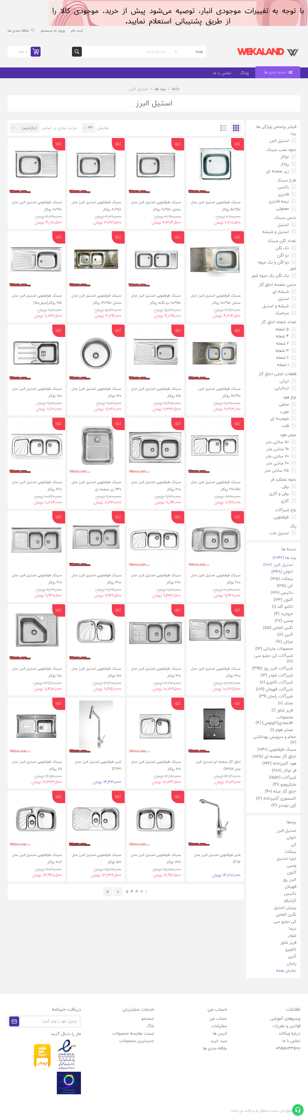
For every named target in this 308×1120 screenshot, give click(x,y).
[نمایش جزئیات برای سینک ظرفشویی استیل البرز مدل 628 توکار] (155, 819)
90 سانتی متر (277, 449)
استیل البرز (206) (278, 565)
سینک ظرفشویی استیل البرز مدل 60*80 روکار (37, 206)
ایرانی (284, 381)
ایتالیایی (281, 388)
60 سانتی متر (277, 463)
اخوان (291, 838)
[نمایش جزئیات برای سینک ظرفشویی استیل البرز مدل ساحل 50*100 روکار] (215, 259)
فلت (285, 426)
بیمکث (290, 852)
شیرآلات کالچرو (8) (276, 682)
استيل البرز (286, 831)
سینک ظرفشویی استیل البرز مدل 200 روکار (156, 486)
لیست (223, 128)
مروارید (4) (283, 614)
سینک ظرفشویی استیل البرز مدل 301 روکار (37, 579)
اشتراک (14, 1021)
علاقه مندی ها (215, 1048)
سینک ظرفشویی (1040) (276, 749)
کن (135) (285, 586)
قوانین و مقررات (286, 1026)
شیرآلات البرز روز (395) (272, 668)
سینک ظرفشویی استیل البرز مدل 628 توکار (156, 859)
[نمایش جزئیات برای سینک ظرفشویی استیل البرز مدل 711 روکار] (36, 726)
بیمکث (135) (282, 579)
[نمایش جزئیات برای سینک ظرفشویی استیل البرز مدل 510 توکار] (96, 819)
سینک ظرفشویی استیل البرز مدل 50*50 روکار (215, 206)
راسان (291, 963)
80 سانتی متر (277, 442)
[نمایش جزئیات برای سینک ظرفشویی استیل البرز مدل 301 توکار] (155, 632)
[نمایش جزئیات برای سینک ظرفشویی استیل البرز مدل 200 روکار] (155, 446)
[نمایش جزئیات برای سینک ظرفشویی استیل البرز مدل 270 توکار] (155, 539)
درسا (292, 928)
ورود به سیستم (53, 30)
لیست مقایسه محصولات (133, 1033)
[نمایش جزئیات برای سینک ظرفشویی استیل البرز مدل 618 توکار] (96, 632)
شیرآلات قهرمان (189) (274, 689)
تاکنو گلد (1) (282, 607)
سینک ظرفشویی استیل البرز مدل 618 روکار (156, 765)
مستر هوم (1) (281, 730)
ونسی (291, 866)
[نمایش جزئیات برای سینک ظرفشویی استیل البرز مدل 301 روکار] (36, 539)
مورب (284, 412)
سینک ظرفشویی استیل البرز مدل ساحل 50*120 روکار (96, 299)
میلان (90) (284, 642)
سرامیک (282, 313)
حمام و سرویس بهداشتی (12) (274, 739)
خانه (175, 89)
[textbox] (126, 52)
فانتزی (283, 194)
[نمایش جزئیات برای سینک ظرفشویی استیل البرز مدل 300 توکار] (215, 632)
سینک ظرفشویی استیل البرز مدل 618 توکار (96, 672)
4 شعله (282, 336)
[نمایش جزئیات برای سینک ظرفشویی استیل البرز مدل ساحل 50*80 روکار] (155, 166)
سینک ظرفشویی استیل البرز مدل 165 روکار (156, 392)
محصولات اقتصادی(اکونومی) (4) (274, 720)
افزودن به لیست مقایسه (227, 188)
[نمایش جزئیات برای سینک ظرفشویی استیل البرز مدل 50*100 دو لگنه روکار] (155, 259)
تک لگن (282, 248)
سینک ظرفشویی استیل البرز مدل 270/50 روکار (215, 486)
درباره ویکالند (289, 1033)
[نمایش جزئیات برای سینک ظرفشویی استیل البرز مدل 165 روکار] (155, 353)
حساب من (218, 1018)
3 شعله (282, 351)
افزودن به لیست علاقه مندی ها (236, 188)
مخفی (284, 404)
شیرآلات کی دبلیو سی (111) (273, 658)
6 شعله (282, 358)
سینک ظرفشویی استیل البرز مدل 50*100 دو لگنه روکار (156, 299)
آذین (292, 956)
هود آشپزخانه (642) (279, 763)
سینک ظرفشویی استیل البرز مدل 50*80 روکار (96, 206)
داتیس (290, 893)
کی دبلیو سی (285, 921)
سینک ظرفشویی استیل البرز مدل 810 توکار (37, 672)
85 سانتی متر (277, 470)
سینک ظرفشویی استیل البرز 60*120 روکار (219, 392)
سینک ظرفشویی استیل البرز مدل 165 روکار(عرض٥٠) (37, 299)
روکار (284, 164)
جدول (236, 128)
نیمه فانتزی (279, 201)
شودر (292, 935)
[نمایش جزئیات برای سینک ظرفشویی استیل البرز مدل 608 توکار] (36, 819)
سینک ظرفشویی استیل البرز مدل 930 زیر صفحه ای (96, 486)
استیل (283, 225)
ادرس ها (220, 1033)
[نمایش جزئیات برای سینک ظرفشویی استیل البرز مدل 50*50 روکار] (215, 166)
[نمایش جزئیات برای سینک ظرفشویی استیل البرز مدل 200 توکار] (215, 539)
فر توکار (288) (284, 770)
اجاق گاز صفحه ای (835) (274, 756)
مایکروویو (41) (284, 784)
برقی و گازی (279, 494)
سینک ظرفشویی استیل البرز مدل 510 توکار (96, 859)
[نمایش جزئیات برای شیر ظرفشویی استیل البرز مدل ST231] (96, 726)
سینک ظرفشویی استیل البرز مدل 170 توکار (96, 392)
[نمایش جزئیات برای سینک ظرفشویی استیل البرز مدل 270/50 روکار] (215, 446)
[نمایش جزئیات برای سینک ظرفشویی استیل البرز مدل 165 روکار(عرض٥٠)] (36, 259)
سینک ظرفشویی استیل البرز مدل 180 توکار (37, 392)
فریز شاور (288, 942)
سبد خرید (218, 1041)
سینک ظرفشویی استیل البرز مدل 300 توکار (215, 672)
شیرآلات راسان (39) (276, 696)
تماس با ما (291, 1041)
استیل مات (279, 533)
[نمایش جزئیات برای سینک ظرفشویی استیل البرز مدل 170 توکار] (96, 353)
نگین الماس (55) (278, 628)
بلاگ (150, 1026)
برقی (285, 487)
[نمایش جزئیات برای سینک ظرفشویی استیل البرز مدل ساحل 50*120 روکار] (96, 259)
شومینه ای (279, 419)
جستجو (77, 52)
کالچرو (290, 949)
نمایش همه (286, 970)
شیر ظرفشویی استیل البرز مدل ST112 (217, 859)
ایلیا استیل (286, 859)
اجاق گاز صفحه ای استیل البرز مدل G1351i (217, 765)
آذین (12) (285, 635)
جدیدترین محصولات (136, 1041)
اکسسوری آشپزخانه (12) (276, 798)
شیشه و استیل (275, 306)
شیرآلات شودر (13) (277, 675)
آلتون (291, 873)
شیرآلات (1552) (282, 777)
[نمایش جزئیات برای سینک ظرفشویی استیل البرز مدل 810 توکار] (36, 632)
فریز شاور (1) (282, 710)
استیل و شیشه (275, 232)
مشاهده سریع (193, 188)
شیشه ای (281, 292)
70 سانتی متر (277, 456)
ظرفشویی (281, 517)
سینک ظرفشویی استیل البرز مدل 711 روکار (37, 765)
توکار (284, 157)
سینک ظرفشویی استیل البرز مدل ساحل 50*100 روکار (215, 299)
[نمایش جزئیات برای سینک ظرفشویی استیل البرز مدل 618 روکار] (155, 726)
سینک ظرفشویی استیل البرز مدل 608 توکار (37, 859)
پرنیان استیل (285, 907)
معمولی (282, 209)
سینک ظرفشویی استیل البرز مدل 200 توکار (215, 579)
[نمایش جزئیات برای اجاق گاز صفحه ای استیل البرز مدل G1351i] (215, 726)
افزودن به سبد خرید (210, 188)
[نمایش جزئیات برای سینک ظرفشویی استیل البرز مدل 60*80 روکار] (36, 166)
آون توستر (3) (283, 805)
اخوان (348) (282, 572)
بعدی (117, 891)
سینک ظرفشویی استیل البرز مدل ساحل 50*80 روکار (156, 206)
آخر (107, 891)
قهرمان (290, 887)
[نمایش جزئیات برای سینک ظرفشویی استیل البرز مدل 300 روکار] (96, 539)
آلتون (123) (283, 600)
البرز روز (289, 880)
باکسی (283, 187)
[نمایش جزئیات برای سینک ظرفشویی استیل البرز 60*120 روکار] (215, 353)
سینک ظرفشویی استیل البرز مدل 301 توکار (156, 672)
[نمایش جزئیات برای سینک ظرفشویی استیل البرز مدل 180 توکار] (36, 353)
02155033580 (288, 1048)
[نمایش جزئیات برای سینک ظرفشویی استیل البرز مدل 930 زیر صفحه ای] (96, 446)
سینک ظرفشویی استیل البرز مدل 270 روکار (37, 486)
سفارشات (219, 1026)
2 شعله (282, 343)
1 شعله (283, 365)
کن (293, 845)
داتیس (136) (282, 593)
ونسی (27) (284, 621)
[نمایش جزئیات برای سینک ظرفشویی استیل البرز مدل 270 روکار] (36, 446)
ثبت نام (77, 30)
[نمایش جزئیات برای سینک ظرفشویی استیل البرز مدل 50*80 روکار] (96, 166)
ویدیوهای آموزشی (285, 1018)
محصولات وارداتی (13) (274, 649)
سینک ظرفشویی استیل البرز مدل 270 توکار (156, 579)
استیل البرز (279, 141)
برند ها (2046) (284, 558)
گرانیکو (290, 900)
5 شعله (282, 329)
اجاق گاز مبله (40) (280, 791)
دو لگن (283, 255)
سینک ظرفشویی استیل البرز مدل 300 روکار (96, 579)
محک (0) (285, 703)
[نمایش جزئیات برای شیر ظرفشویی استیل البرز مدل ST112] (215, 819)
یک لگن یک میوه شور (270, 276)
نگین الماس (286, 914)
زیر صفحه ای (277, 171)
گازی (285, 501)
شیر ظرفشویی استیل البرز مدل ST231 (98, 765)
